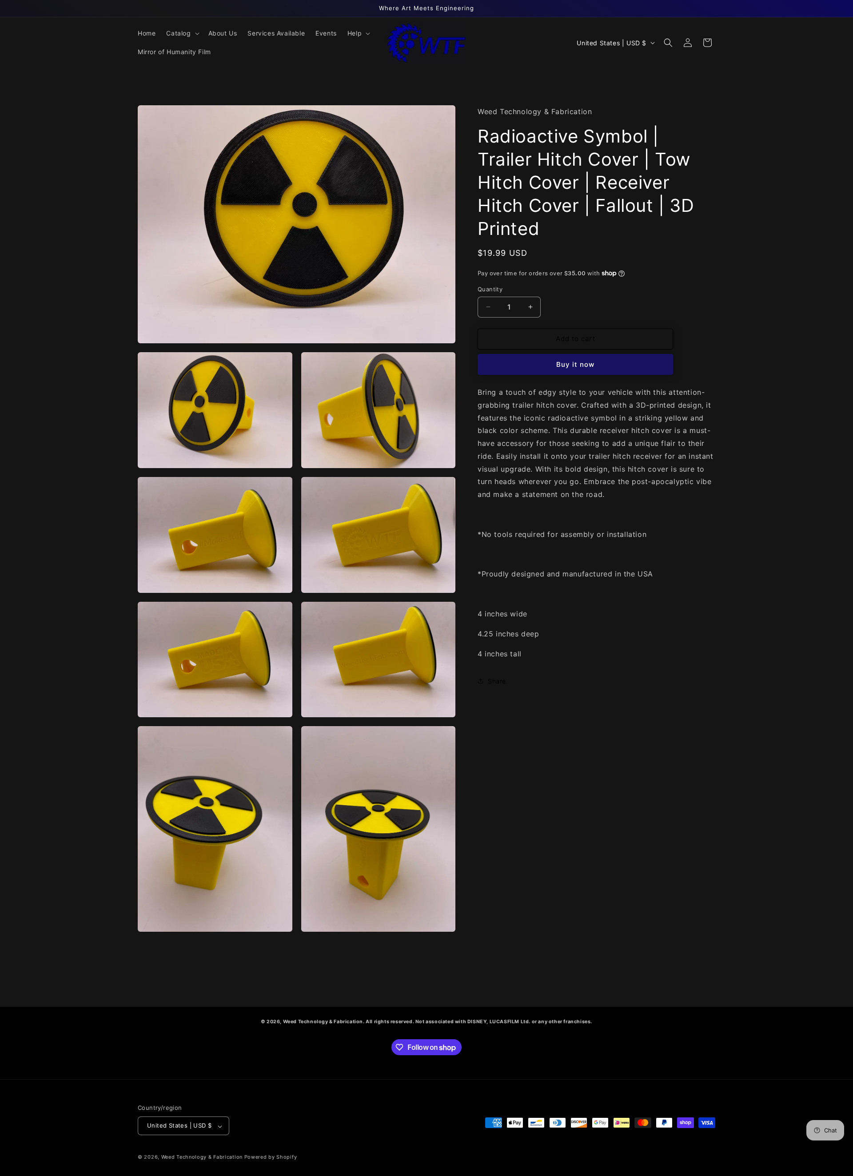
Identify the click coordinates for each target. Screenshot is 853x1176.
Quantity (490, 289)
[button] (182, 33)
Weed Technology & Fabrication (202, 1157)
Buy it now (575, 364)
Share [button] (497, 680)
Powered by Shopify (270, 1157)
